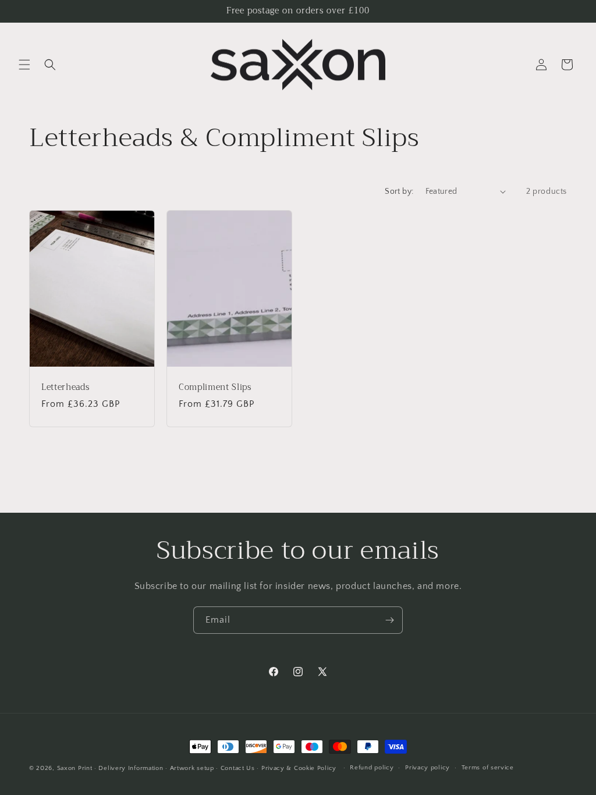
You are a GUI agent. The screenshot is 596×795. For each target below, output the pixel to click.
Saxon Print (75, 768)
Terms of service (488, 767)
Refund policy (371, 767)
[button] (24, 64)
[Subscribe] (389, 620)
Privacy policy (427, 767)
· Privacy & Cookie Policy (296, 768)
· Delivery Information (128, 768)
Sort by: (399, 191)
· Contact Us (235, 768)
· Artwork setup (189, 768)
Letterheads (65, 387)
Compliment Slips (215, 387)
